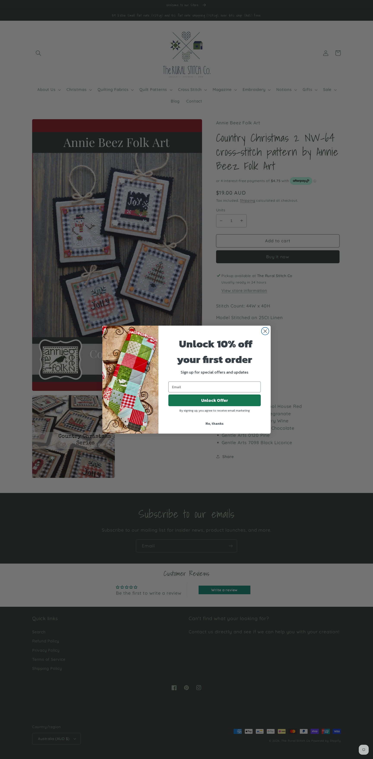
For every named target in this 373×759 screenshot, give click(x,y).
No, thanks (214, 423)
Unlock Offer (214, 400)
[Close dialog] (265, 331)
